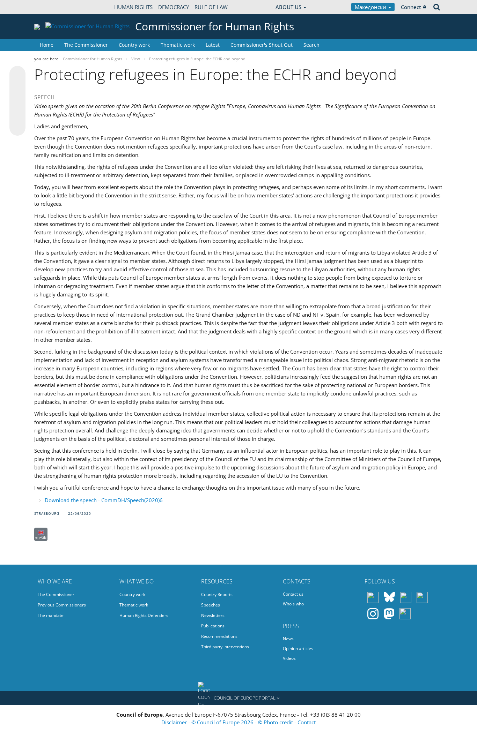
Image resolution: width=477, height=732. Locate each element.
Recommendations (219, 636)
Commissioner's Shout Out (261, 44)
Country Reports (217, 594)
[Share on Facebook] (17, 101)
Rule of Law (211, 6)
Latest (213, 44)
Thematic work (178, 44)
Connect (411, 6)
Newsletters (213, 615)
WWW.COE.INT (51, 7)
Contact (307, 722)
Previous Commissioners (62, 605)
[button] (238, 698)
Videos (289, 658)
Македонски (371, 6)
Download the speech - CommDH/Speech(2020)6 (104, 500)
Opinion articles (298, 648)
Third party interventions (225, 647)
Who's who (293, 604)
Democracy (173, 6)
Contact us (293, 594)
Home (46, 44)
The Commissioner (86, 44)
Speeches (210, 605)
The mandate (51, 615)
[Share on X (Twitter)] (17, 88)
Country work (134, 44)
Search (311, 44)
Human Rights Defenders (143, 615)
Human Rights (133, 6)
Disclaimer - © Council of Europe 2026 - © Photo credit (227, 722)
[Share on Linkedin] (17, 114)
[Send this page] (17, 127)
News (288, 639)
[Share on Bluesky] (17, 74)
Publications (213, 626)
